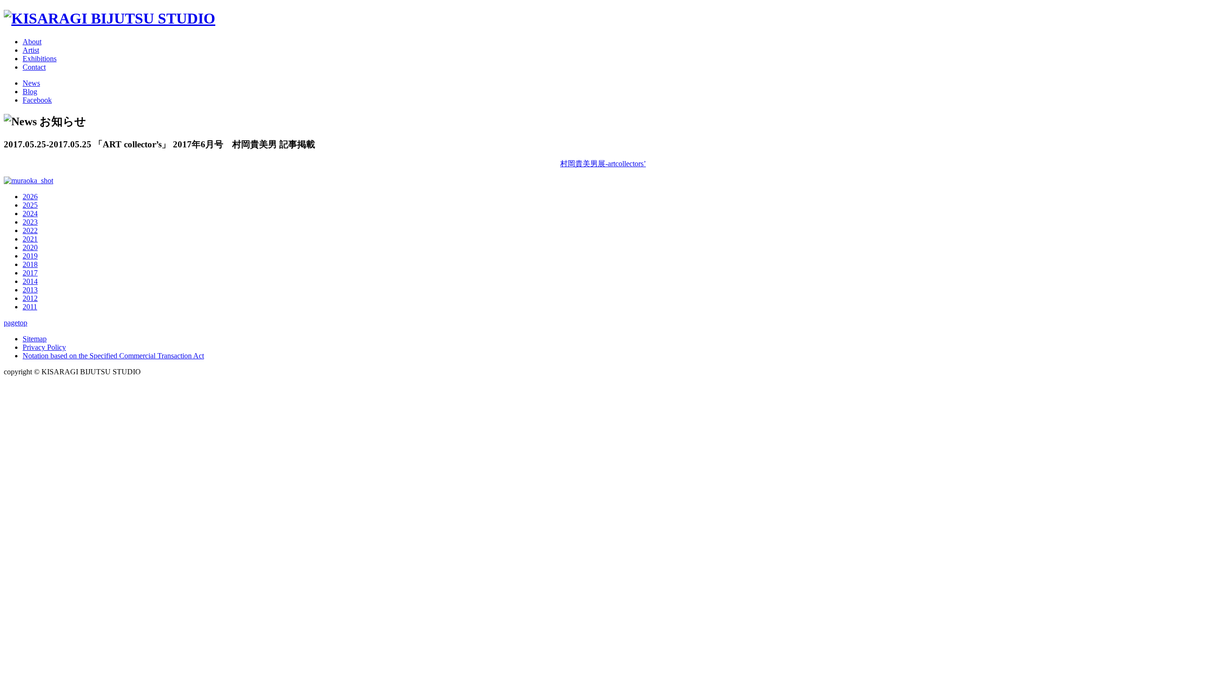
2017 (30, 273)
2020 (30, 247)
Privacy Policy (44, 347)
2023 (30, 222)
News (31, 83)
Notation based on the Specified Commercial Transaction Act (113, 356)
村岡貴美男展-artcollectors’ (603, 164)
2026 (30, 197)
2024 (30, 214)
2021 (30, 239)
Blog (30, 92)
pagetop (15, 323)
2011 (30, 307)
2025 (30, 205)
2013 (30, 290)
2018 (30, 264)
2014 (30, 281)
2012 (30, 298)
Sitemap (35, 339)
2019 (30, 256)
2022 (30, 230)
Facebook (37, 100)
